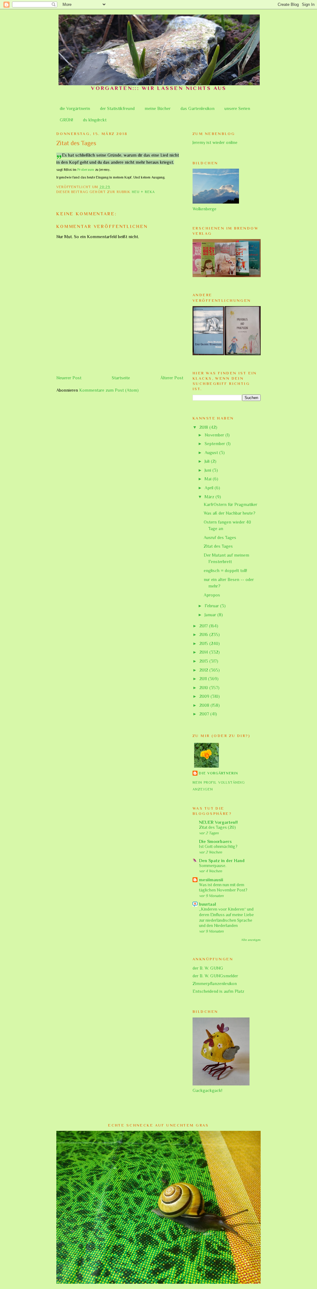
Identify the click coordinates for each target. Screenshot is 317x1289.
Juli (208, 461)
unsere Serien (237, 108)
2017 (204, 625)
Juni (208, 470)
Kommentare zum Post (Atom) (109, 390)
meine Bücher (158, 108)
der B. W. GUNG (208, 968)
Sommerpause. (212, 865)
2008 (205, 705)
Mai (209, 478)
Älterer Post (171, 377)
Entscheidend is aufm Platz (218, 991)
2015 (204, 643)
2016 (204, 634)
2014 (204, 652)
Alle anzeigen (251, 939)
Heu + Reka (143, 192)
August (212, 452)
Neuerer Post (68, 377)
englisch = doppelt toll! (225, 570)
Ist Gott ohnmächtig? (218, 846)
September (215, 443)
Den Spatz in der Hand (222, 860)
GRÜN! (66, 119)
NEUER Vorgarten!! (218, 822)
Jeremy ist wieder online (215, 142)
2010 (204, 687)
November (215, 434)
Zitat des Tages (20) (217, 827)
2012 (204, 670)
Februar (212, 605)
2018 (204, 427)
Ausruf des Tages (220, 537)
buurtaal (207, 904)
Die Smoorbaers (215, 841)
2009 (205, 696)
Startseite (121, 377)
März (210, 496)
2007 (204, 713)
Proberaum (85, 170)
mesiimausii (211, 879)
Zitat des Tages (218, 546)
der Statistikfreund (117, 108)
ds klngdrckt (94, 119)
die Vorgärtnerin (75, 108)
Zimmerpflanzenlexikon (215, 983)
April (210, 487)
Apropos (212, 594)
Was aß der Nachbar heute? (229, 513)
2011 (203, 678)
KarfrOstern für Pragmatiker (230, 504)
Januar (211, 614)
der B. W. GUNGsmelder (215, 975)
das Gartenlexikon (197, 108)
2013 (204, 661)
